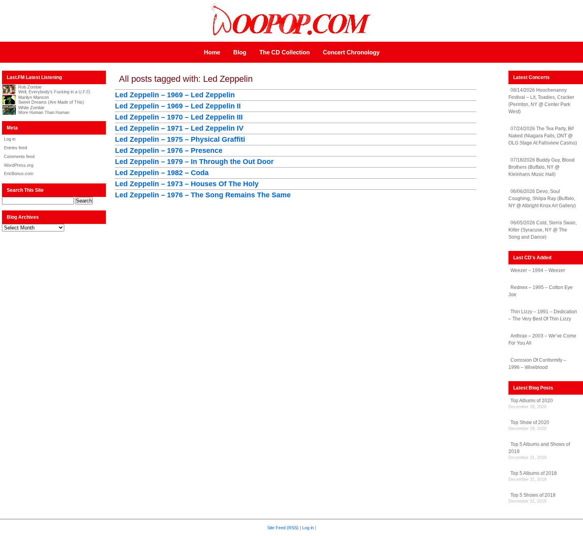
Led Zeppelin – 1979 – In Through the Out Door (194, 162)
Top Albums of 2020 (531, 400)
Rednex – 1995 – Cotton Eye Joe (540, 291)
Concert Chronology (351, 52)
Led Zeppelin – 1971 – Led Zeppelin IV (179, 128)
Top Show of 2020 (529, 422)
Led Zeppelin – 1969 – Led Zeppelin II (178, 106)
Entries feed (15, 147)
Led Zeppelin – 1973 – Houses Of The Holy (187, 184)
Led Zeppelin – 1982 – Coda (162, 173)
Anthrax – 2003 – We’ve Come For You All (542, 339)
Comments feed (19, 156)
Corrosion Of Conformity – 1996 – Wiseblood (537, 363)
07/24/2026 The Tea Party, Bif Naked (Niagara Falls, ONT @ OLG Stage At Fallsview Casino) (542, 136)
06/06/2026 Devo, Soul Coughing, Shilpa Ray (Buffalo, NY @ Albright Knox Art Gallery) (542, 198)
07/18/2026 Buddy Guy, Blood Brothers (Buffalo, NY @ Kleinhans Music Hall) (541, 167)
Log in (9, 139)
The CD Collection (284, 52)
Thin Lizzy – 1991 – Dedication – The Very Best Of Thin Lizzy (542, 315)
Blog (239, 52)
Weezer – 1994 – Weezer (537, 270)
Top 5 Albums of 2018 (533, 473)
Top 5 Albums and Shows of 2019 (539, 448)
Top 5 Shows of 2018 (533, 495)
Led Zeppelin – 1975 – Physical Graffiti (180, 139)
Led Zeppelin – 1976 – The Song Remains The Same (203, 195)
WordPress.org (18, 165)
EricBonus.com (18, 173)
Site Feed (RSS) (283, 527)
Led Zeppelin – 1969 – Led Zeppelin (175, 95)
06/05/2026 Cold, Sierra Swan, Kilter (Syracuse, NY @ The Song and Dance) (542, 230)
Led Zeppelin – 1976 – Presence (168, 150)
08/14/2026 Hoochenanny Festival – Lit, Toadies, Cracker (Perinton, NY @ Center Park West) (541, 100)
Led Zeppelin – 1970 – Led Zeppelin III (179, 117)
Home (212, 52)
